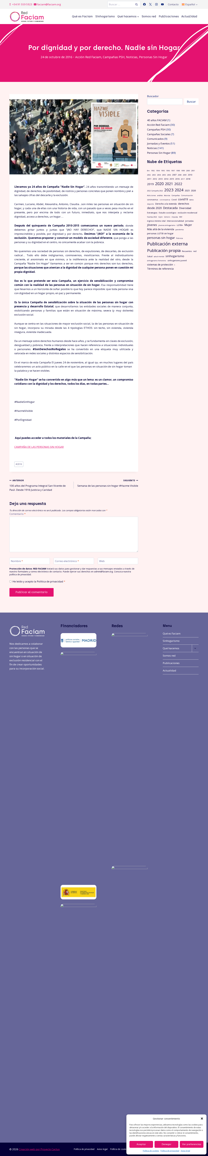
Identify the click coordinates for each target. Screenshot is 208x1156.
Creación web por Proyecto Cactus (39, 1149)
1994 (158, 171)
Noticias (131, 57)
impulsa (175, 217)
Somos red (149, 16)
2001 (193, 171)
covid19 (183, 199)
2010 (190, 174)
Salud (149, 256)
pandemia (179, 229)
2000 (188, 171)
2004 (159, 175)
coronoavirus (165, 200)
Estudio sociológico (167, 212)
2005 (164, 175)
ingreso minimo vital (156, 221)
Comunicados (155, 139)
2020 (159, 183)
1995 (163, 171)
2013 (160, 178)
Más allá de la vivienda (160, 229)
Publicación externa (167, 244)
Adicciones (151, 195)
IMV (180, 217)
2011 (149, 178)
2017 (183, 179)
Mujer (188, 225)
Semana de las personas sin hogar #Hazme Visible (107, 483)
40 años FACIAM (157, 120)
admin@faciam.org (103, 571)
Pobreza (179, 238)
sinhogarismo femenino (156, 261)
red (194, 251)
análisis (160, 195)
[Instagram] (156, 4)
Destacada (170, 208)
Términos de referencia (160, 268)
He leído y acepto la (38, 581)
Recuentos (187, 251)
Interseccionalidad (175, 221)
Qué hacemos (171, 648)
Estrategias (152, 212)
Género (167, 217)
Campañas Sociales (158, 134)
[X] (150, 4)
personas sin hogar (161, 238)
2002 (149, 175)
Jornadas (189, 221)
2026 (193, 190)
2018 (188, 178)
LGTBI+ (180, 225)
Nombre (17, 561)
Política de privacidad (169, 1150)
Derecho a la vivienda (166, 203)
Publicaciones (169, 16)
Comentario (17, 514)
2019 (150, 184)
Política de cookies (151, 1150)
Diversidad (185, 208)
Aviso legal (185, 1150)
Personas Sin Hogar (153, 57)
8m (148, 171)
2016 (19, 464)
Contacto (173, 4)
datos (191, 200)
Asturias (167, 195)
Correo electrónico (67, 561)
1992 (153, 171)
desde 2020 (154, 208)
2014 (166, 178)
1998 (178, 171)
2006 (169, 175)
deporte (150, 204)
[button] (201, 1118)
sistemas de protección (160, 264)
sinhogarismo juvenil (177, 260)
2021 (169, 183)
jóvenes (152, 225)
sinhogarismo (175, 256)
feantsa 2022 (152, 217)
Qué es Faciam (82, 16)
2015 (172, 178)
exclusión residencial (187, 212)
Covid (174, 199)
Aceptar (141, 1144)
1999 (183, 171)
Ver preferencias (191, 1144)
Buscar (191, 101)
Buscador (153, 96)
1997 (173, 171)
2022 (178, 183)
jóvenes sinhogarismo (166, 225)
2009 (185, 175)
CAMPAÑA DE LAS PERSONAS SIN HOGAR (39, 447)
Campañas (175, 195)
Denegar (166, 1144)
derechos (183, 203)
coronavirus (152, 199)
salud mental (159, 256)
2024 (179, 189)
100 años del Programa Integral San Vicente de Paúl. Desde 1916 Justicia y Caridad (37, 485)
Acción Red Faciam (88, 57)
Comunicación (187, 195)
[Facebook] (144, 4)
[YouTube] (162, 4)
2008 (180, 175)
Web (102, 561)
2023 (168, 190)
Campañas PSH (114, 57)
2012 (155, 178)
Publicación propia (164, 250)
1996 (168, 171)
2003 (154, 175)
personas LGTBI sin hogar (160, 233)
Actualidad (189, 16)
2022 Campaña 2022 (155, 191)
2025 (187, 190)
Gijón (160, 217)
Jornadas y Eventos (158, 143)
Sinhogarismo (105, 16)
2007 (174, 174)
